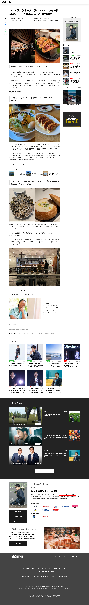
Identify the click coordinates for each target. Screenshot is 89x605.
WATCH (31, 1)
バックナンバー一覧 (18, 521)
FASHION (22, 576)
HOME (10, 333)
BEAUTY (42, 576)
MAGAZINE (46, 571)
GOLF (45, 1)
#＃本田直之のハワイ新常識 (22, 329)
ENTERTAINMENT (53, 576)
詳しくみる (18, 543)
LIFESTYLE (50, 1)
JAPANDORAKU (38, 586)
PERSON (26, 1)
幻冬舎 (61, 586)
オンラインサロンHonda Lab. (50, 307)
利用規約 (34, 588)
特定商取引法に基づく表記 (42, 588)
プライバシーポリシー (27, 588)
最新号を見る (18, 511)
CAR (35, 1)
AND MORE (66, 576)
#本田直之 (12, 329)
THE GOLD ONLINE (55, 586)
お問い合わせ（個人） (52, 588)
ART (31, 576)
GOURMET (40, 1)
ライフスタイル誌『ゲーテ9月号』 (67, 494)
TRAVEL (20, 333)
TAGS (52, 571)
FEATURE (57, 1)
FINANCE (60, 576)
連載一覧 (44, 470)
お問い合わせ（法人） (62, 588)
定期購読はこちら (18, 516)
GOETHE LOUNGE (30, 586)
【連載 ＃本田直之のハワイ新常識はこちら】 (20, 294)
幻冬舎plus (48, 586)
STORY (64, 568)
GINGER (43, 586)
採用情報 (68, 588)
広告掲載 (20, 588)
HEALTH (38, 576)
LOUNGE (62, 1)
